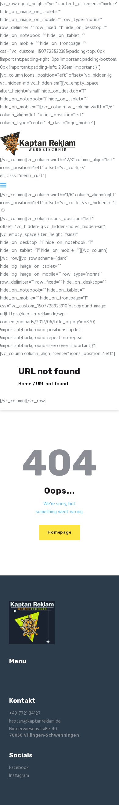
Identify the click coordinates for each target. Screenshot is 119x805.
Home (24, 384)
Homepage (59, 532)
